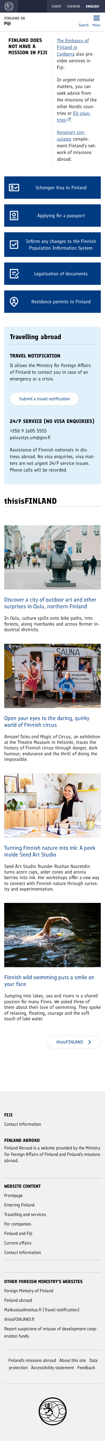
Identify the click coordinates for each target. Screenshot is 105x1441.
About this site (72, 1360)
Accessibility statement (52, 1367)
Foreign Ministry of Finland (28, 1290)
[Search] (83, 18)
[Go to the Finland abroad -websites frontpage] (9, 6)
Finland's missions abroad (32, 1360)
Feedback (86, 1367)
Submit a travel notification (44, 398)
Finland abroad (18, 1300)
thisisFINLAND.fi (19, 1319)
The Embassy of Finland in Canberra (73, 47)
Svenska (73, 6)
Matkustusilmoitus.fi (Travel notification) (42, 1309)
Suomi (56, 6)
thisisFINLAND (69, 1042)
